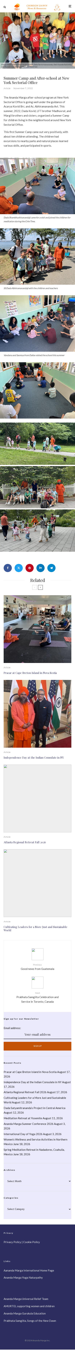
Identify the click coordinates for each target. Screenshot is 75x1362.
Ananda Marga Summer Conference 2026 (28, 1123)
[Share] (8, 568)
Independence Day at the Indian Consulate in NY (34, 757)
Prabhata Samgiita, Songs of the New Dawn (30, 1320)
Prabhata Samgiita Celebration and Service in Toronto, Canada (37, 997)
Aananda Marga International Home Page (29, 1270)
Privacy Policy (12, 1242)
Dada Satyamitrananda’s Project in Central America (35, 1108)
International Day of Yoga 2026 (23, 1134)
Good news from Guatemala (37, 966)
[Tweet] (19, 568)
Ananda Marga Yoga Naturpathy (23, 1277)
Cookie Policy (31, 1242)
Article (7, 88)
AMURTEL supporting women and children (29, 1306)
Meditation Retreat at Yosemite (23, 1118)
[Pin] (29, 568)
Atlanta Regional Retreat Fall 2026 (25, 842)
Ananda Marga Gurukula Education (25, 1313)
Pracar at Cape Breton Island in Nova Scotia (30, 672)
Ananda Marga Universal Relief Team (26, 1298)
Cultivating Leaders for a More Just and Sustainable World (35, 928)
